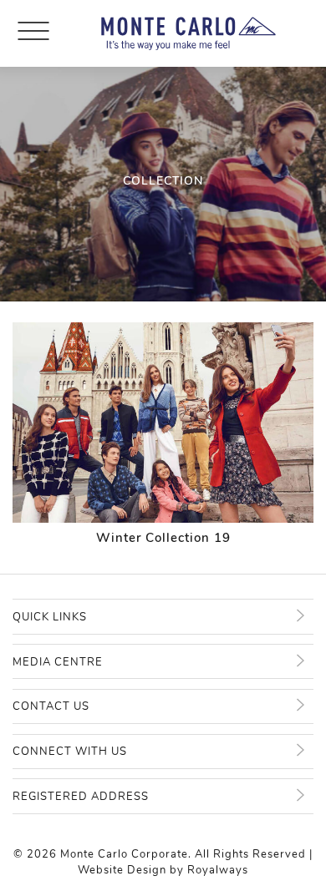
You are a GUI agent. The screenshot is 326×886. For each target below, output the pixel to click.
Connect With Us (70, 751)
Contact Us (51, 706)
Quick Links (50, 617)
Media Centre (58, 662)
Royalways (217, 870)
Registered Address (81, 796)
